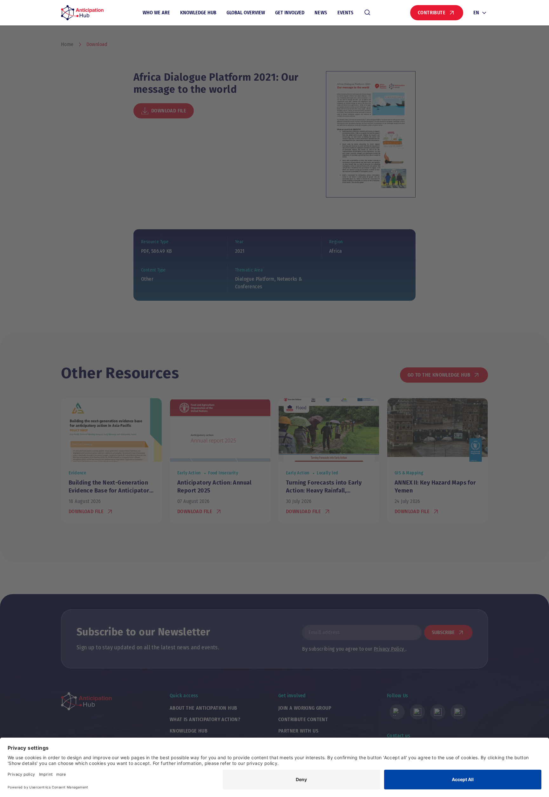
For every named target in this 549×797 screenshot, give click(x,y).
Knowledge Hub (198, 13)
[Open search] (367, 13)
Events (345, 13)
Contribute (431, 13)
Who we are (156, 13)
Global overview (246, 13)
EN (476, 13)
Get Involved (289, 13)
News (321, 13)
